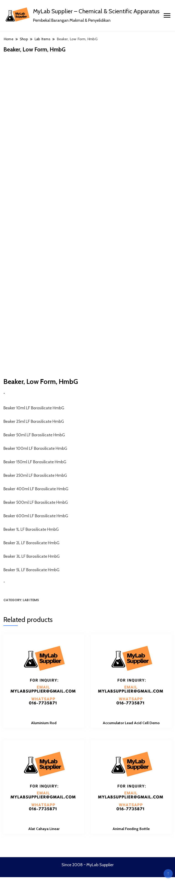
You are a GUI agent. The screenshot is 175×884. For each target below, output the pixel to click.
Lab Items (31, 600)
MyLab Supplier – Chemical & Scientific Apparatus (96, 11)
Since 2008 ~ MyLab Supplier (88, 864)
